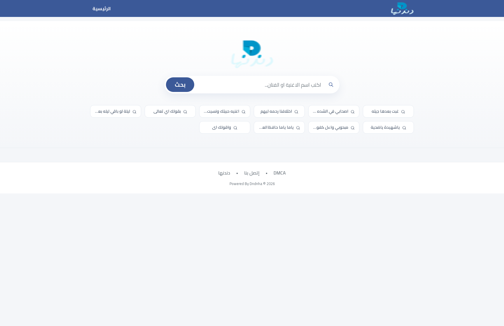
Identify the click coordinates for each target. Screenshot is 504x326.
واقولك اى (222, 127)
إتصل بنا (252, 172)
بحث (180, 84)
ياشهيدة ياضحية (386, 127)
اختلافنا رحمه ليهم (276, 111)
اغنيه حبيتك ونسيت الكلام (220, 111)
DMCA (280, 172)
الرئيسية (101, 8)
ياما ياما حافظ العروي (275, 127)
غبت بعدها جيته (386, 111)
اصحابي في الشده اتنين (329, 111)
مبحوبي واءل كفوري (330, 127)
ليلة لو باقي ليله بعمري (110, 111)
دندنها (224, 172)
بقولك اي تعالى (167, 111)
